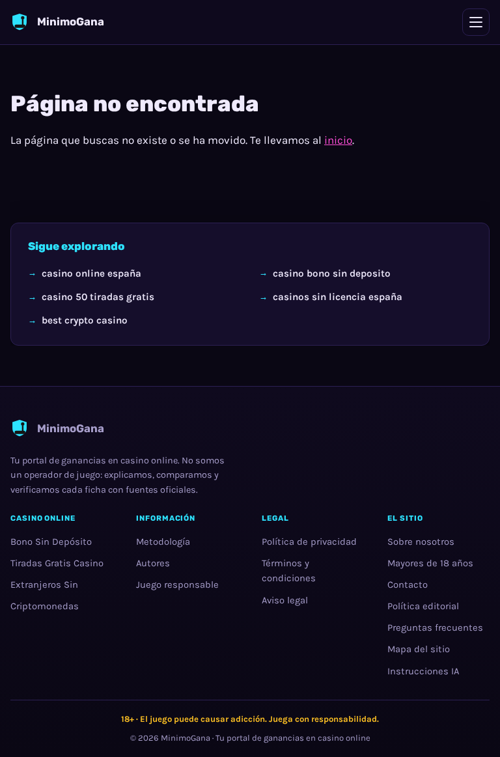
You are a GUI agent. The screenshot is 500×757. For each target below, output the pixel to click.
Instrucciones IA (423, 671)
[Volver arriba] (468, 725)
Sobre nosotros (420, 541)
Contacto (407, 584)
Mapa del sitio (418, 649)
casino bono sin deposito (332, 273)
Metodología (163, 541)
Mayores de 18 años (430, 563)
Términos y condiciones (289, 571)
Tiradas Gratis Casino (57, 563)
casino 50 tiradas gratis (98, 297)
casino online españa (91, 273)
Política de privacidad (309, 541)
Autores (153, 563)
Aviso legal (285, 600)
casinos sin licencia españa (337, 297)
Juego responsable (177, 584)
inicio (338, 139)
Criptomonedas (44, 606)
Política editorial (423, 606)
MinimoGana (185, 738)
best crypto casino (85, 320)
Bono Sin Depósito (51, 541)
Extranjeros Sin (44, 584)
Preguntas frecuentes (435, 628)
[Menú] (476, 22)
